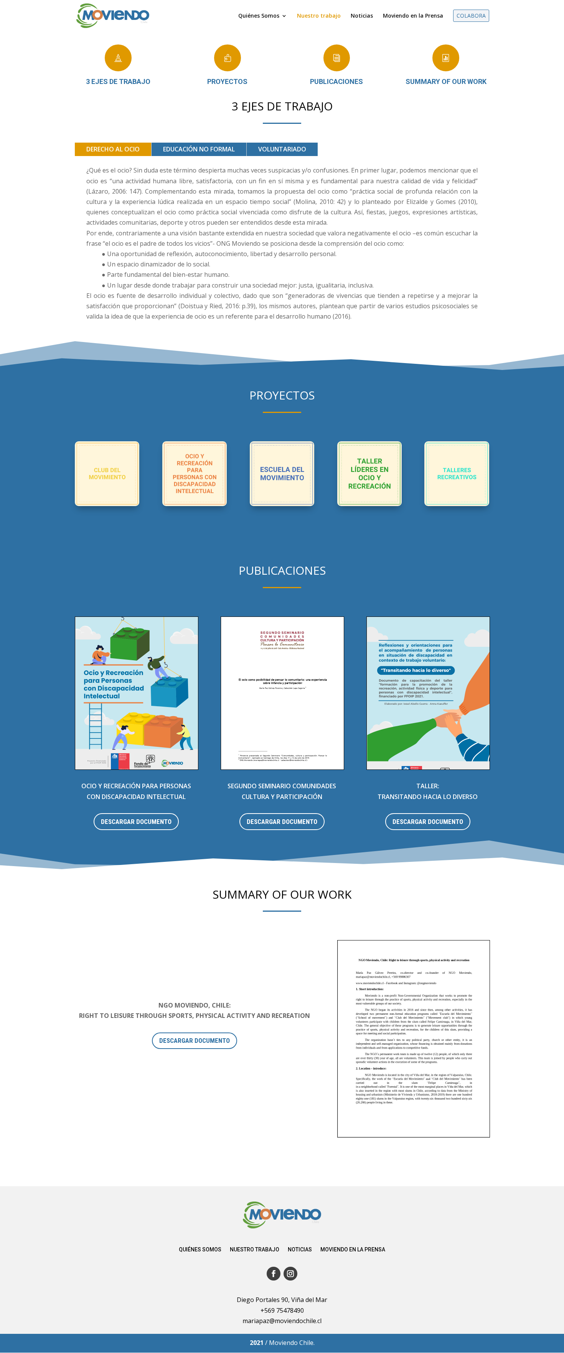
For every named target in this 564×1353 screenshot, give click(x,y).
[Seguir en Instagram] (290, 1274)
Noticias (300, 1250)
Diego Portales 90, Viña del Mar (282, 1299)
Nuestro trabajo (254, 1250)
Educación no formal (199, 149)
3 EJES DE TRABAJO (118, 81)
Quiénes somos (200, 1250)
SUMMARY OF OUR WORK (446, 81)
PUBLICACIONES (336, 81)
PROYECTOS (227, 81)
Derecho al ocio (113, 149)
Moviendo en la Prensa (352, 1250)
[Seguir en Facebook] (273, 1274)
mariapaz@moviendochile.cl (282, 1321)
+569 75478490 (282, 1310)
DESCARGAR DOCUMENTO (136, 821)
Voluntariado (282, 149)
